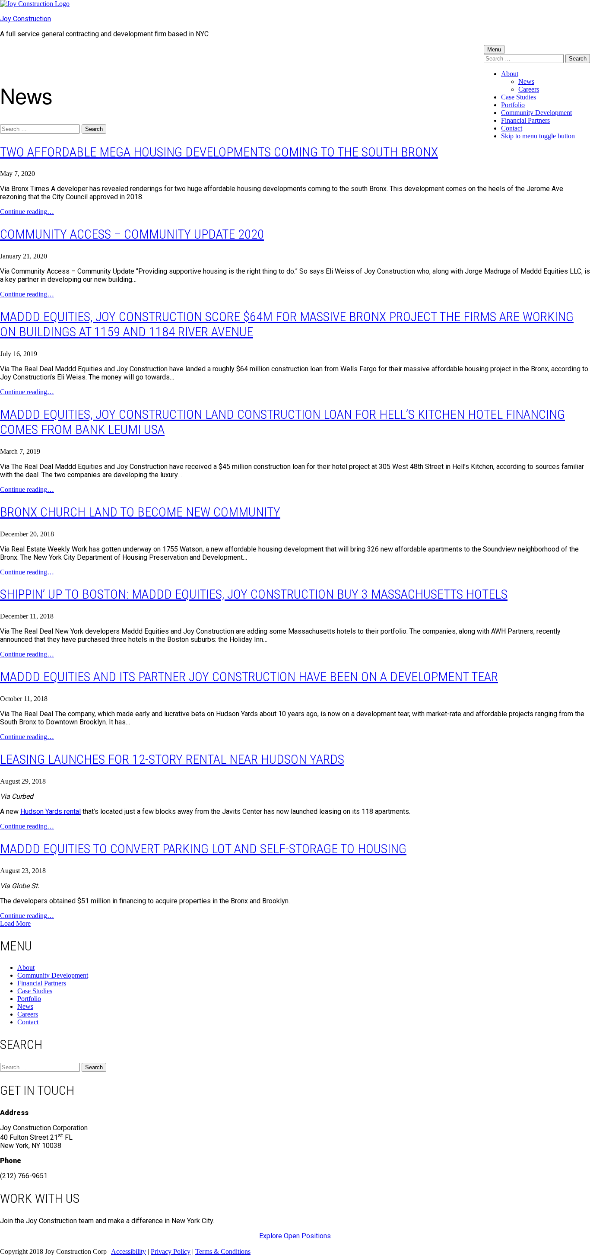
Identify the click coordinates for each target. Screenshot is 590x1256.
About (509, 73)
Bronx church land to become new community (140, 512)
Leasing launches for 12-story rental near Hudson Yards (172, 759)
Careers (528, 89)
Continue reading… (27, 211)
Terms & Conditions (223, 1251)
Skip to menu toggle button (538, 136)
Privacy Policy (170, 1251)
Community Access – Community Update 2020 (132, 234)
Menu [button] (494, 49)
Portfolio (513, 104)
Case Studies (518, 97)
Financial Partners (525, 120)
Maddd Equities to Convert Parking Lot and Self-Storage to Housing (203, 848)
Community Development (536, 112)
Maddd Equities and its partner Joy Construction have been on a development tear (249, 676)
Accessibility (128, 1251)
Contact (511, 128)
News (526, 81)
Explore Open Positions (295, 1236)
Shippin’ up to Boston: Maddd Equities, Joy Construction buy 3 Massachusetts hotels (254, 594)
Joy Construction (25, 19)
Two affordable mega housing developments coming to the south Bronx (219, 151)
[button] (15, 923)
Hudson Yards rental (50, 811)
